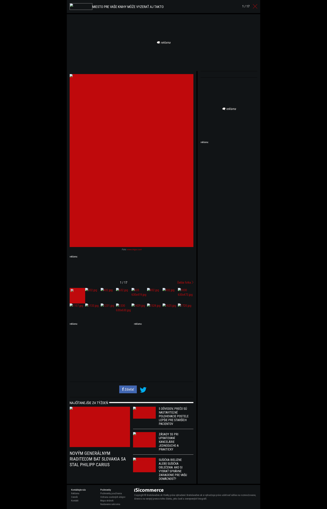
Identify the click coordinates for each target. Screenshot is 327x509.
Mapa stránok (107, 500)
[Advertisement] (131, 267)
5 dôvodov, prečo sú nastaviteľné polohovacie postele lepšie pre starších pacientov (173, 416)
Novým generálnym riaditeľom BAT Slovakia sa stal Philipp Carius (98, 459)
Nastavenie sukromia (110, 504)
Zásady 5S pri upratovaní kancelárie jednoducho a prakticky (169, 441)
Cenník (74, 497)
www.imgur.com (134, 249)
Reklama (75, 493)
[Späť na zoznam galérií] (255, 6)
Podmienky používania (111, 493)
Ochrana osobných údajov (112, 497)
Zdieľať (129, 389)
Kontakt (74, 500)
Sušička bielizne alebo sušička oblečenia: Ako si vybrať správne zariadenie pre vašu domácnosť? (173, 469)
